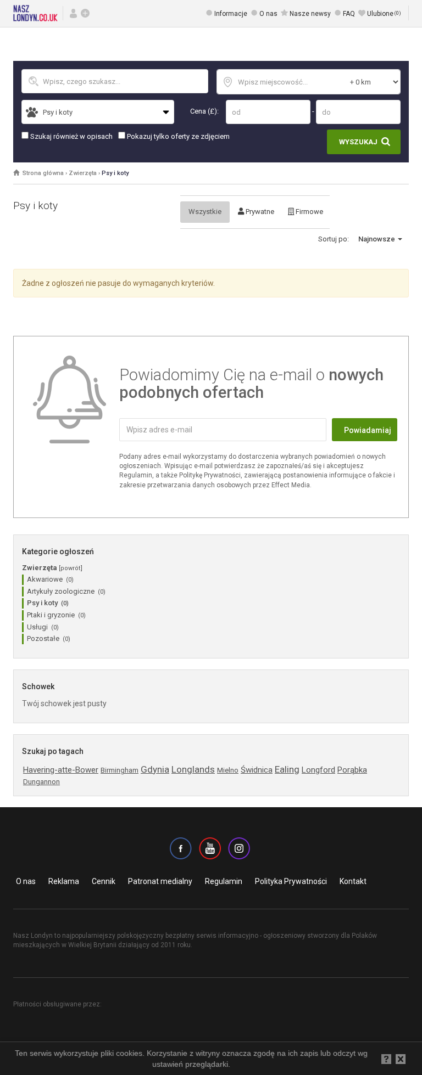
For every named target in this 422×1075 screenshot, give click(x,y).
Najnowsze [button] (377, 239)
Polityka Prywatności (291, 881)
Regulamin (223, 881)
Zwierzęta (83, 173)
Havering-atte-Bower (60, 770)
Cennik (103, 881)
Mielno (227, 770)
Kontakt (353, 881)
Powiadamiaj (367, 430)
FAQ (349, 14)
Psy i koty (115, 173)
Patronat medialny (160, 881)
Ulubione (384, 14)
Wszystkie (204, 211)
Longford (318, 770)
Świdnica (257, 770)
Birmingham (119, 770)
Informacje (230, 14)
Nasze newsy (310, 14)
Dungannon (41, 782)
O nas (268, 14)
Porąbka (352, 770)
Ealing (287, 769)
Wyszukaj (358, 142)
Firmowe (308, 211)
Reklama (63, 881)
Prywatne (259, 211)
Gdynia (155, 769)
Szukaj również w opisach (71, 136)
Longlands (193, 769)
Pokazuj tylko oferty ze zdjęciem (177, 136)
